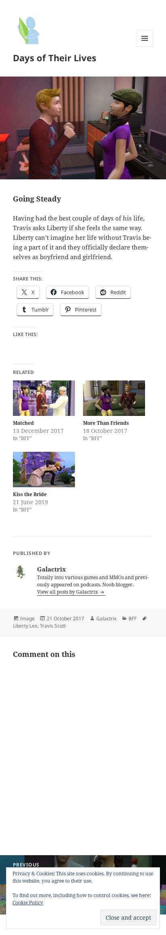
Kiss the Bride (30, 494)
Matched (23, 423)
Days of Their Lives (54, 58)
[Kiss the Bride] (44, 469)
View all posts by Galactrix (68, 591)
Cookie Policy (27, 902)
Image (27, 618)
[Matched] (44, 398)
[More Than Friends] (114, 398)
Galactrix (106, 618)
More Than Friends (106, 423)
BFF (133, 618)
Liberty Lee (25, 625)
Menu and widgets (145, 46)
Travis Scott (53, 625)
